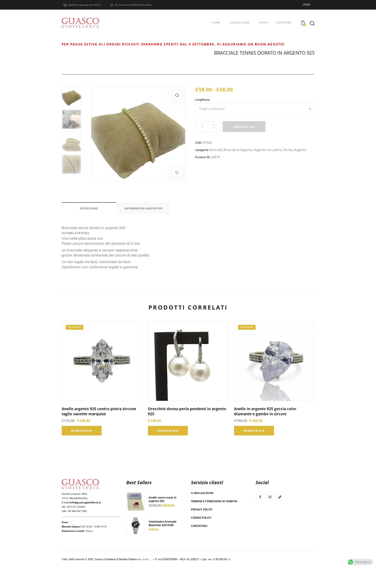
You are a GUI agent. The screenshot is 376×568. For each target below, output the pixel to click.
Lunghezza (202, 99)
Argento (300, 150)
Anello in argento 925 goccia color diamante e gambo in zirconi (265, 411)
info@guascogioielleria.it (85, 502)
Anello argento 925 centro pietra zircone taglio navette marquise (99, 411)
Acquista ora (244, 127)
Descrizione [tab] (89, 208)
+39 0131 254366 (75, 506)
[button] (177, 95)
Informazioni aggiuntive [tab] (143, 208)
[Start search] (312, 23)
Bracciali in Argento (238, 150)
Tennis (288, 150)
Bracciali (216, 150)
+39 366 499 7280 (77, 511)
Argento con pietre (268, 150)
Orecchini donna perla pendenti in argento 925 (187, 411)
